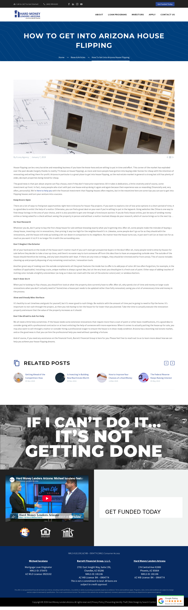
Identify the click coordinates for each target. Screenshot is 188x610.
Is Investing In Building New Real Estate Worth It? (78, 378)
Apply (152, 14)
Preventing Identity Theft (116, 602)
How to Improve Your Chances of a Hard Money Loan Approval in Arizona (120, 378)
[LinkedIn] (73, 4)
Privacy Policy (98, 602)
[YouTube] (81, 4)
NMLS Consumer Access (109, 553)
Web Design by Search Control (142, 602)
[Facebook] (69, 4)
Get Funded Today (165, 4)
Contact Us (167, 14)
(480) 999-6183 (52, 4)
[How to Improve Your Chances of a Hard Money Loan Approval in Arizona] (103, 378)
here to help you (44, 190)
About (99, 14)
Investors (138, 14)
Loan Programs (117, 14)
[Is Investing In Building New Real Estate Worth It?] (61, 378)
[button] (166, 363)
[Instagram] (77, 4)
